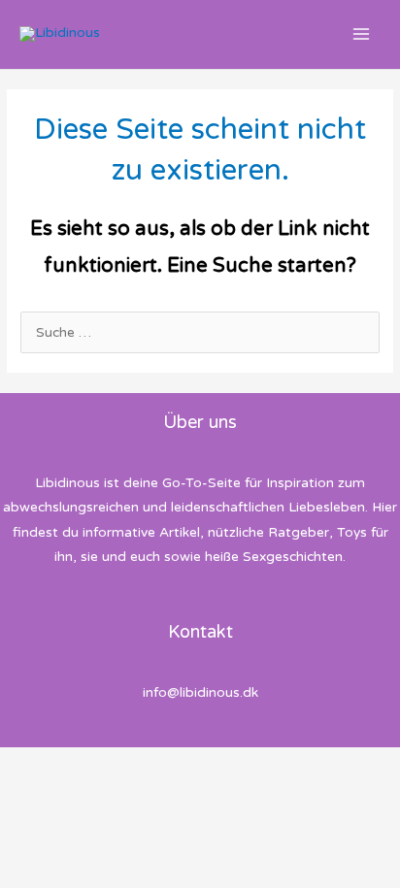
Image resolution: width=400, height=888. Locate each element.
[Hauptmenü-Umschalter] (362, 34)
